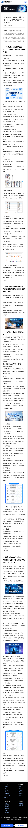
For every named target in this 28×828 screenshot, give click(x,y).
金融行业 (21, 788)
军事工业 (21, 795)
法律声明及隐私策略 (18, 819)
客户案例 (7, 808)
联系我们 (7, 812)
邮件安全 (7, 790)
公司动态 (21, 805)
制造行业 (21, 786)
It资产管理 (7, 795)
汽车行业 (21, 793)
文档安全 (7, 786)
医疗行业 (21, 791)
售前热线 (8, 825)
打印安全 (7, 791)
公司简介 (7, 810)
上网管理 (7, 793)
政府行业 (21, 790)
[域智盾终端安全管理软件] (6, 2)
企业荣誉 (7, 805)
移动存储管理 (7, 797)
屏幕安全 (7, 788)
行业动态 (21, 803)
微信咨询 (22, 825)
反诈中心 (7, 803)
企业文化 (7, 806)
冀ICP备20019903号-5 (10, 819)
